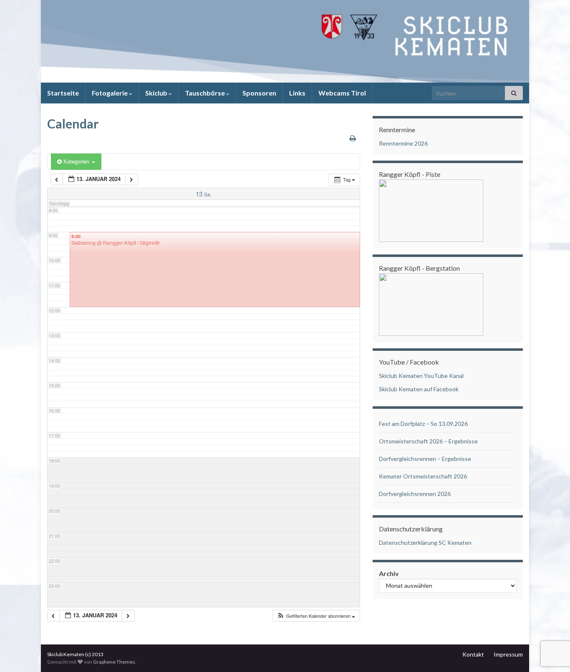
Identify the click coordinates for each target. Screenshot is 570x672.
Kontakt (473, 654)
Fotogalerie (110, 93)
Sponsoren (259, 93)
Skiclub (157, 93)
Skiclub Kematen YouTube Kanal (421, 375)
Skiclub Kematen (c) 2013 (75, 654)
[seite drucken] (353, 138)
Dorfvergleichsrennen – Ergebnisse (425, 458)
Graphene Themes (114, 662)
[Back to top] (551, 622)
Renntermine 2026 (403, 143)
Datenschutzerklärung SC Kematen (425, 542)
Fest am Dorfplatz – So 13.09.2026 (423, 423)
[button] (315, 616)
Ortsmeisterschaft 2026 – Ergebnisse (428, 441)
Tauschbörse (205, 93)
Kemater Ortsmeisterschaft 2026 (423, 476)
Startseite (63, 93)
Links (297, 93)
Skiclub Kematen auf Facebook (419, 389)
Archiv (389, 573)
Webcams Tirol (342, 93)
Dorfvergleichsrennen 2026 (415, 493)
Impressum (508, 654)
